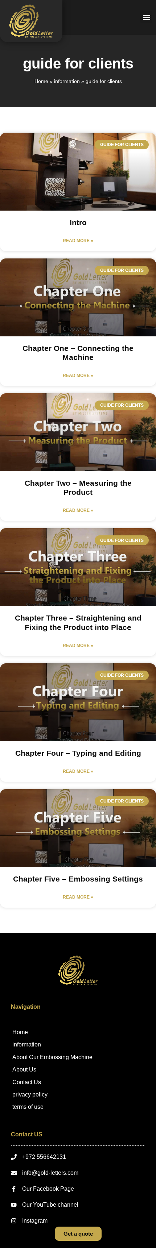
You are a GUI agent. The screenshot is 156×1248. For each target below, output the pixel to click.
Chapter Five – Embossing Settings (78, 879)
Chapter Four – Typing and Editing (78, 753)
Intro (78, 222)
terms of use (28, 1107)
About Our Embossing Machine (52, 1057)
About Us (24, 1069)
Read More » (78, 240)
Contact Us (26, 1082)
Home (41, 81)
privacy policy (30, 1094)
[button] (146, 17)
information (67, 81)
